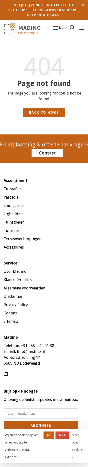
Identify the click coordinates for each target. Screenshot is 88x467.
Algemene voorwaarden (24, 288)
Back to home (44, 112)
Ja (49, 435)
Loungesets (13, 205)
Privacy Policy (16, 304)
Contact (47, 153)
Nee (62, 435)
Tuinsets (11, 230)
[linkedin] (6, 374)
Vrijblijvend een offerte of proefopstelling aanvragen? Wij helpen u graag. (44, 10)
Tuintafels (13, 189)
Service (10, 263)
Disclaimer (13, 296)
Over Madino (15, 271)
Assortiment (16, 180)
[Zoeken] (73, 28)
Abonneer (41, 426)
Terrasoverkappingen (22, 239)
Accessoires (14, 247)
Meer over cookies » (77, 446)
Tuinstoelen (14, 222)
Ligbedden (13, 214)
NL (61, 28)
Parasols (11, 197)
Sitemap (11, 321)
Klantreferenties (18, 279)
